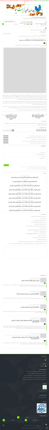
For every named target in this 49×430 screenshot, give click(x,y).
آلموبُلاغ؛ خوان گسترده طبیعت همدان (39, 237)
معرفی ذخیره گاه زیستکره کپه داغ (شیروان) (38, 216)
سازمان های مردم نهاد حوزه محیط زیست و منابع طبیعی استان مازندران (24, 202)
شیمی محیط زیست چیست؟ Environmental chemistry (35, 233)
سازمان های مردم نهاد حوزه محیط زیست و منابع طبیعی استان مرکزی (25, 198)
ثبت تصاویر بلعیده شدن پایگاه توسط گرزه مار (38, 222)
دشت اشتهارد (44, 123)
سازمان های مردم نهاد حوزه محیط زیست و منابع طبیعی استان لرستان (25, 206)
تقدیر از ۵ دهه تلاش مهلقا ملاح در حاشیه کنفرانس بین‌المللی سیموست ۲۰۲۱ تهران (32, 241)
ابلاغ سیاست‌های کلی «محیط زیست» (39, 220)
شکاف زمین (22, 123)
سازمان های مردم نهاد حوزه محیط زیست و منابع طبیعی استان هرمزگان (24, 194)
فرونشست (38, 124)
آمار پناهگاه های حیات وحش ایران (39, 224)
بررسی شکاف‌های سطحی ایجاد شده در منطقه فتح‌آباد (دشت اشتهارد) (32, 40)
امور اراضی (42, 35)
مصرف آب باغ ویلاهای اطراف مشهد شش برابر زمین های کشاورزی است (35, 137)
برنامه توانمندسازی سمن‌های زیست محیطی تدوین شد (23, 23)
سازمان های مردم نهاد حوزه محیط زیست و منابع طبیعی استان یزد (25, 185)
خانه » (45, 35)
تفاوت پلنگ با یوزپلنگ (41, 235)
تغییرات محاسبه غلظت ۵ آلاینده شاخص (30, 280)
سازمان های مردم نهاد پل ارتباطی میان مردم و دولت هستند (40, 24)
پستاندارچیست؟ (42, 218)
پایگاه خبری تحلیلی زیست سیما (22, 36)
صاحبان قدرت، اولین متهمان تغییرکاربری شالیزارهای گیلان (37, 136)
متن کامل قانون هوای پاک (41, 239)
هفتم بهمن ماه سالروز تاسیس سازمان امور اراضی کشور (37, 143)
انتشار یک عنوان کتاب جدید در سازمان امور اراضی (38, 139)
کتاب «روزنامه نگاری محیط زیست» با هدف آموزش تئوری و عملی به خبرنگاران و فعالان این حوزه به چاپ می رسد (27, 243)
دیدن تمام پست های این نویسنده (42, 392)
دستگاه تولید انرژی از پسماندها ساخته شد (29, 307)
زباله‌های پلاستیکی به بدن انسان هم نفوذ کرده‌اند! (28, 294)
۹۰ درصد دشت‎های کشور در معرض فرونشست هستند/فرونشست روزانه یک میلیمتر (11, 116)
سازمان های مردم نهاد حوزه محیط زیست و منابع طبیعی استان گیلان (24, 210)
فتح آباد (42, 124)
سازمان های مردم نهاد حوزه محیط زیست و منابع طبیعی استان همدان (24, 189)
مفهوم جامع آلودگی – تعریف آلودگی (39, 232)
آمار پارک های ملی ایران (42, 397)
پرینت (8, 33)
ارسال (4, 33)
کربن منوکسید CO (42, 228)
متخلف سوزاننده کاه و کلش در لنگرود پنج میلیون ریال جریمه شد (38, 115)
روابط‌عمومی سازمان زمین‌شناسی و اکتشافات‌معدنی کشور (33, 123)
